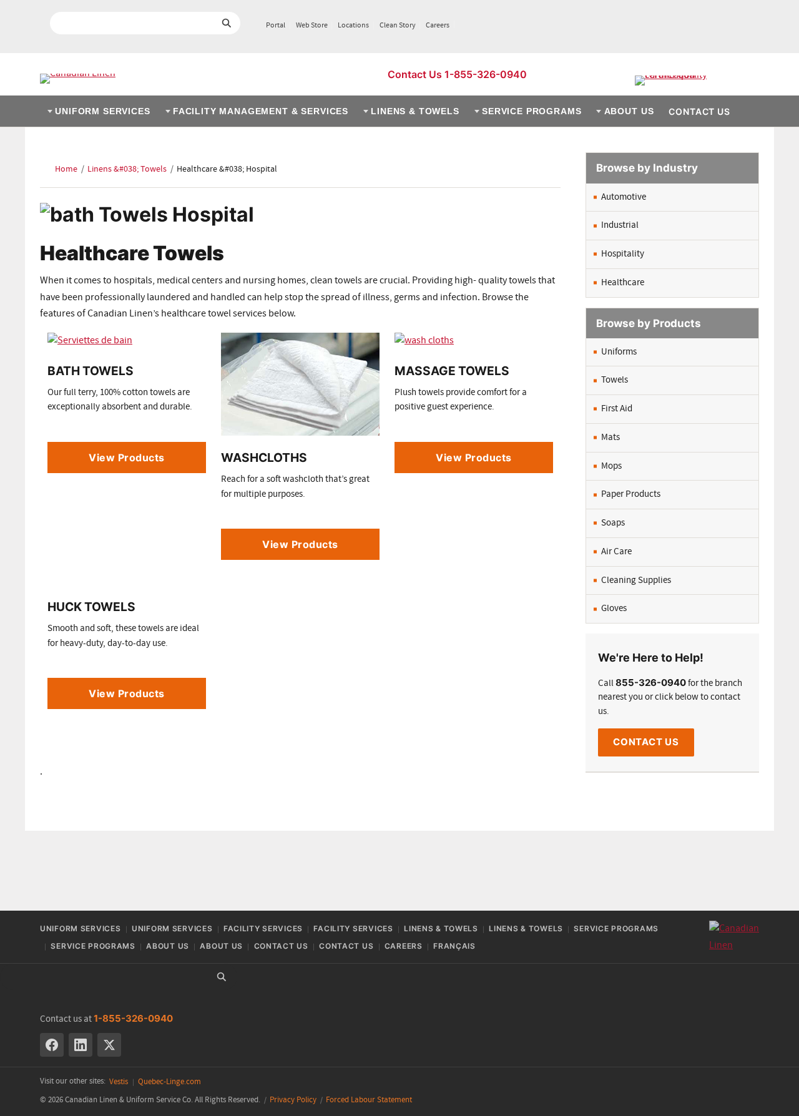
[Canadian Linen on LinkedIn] (80, 1045)
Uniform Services (102, 111)
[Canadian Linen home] (77, 79)
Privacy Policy (293, 1100)
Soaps (613, 523)
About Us (629, 111)
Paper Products (630, 494)
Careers (437, 26)
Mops (611, 466)
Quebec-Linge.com (169, 1082)
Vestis (118, 1082)
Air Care (616, 552)
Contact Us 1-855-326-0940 (457, 74)
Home (66, 169)
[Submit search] (226, 23)
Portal (275, 26)
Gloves (614, 608)
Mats (610, 437)
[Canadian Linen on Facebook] (52, 1045)
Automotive (623, 197)
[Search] (221, 976)
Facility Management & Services (260, 111)
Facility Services (263, 928)
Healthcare (622, 283)
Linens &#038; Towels (127, 169)
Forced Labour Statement (369, 1100)
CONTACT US (646, 742)
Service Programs (531, 111)
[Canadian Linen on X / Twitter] (109, 1045)
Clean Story (398, 26)
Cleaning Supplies (636, 580)
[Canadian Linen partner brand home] (697, 81)
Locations (353, 26)
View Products (126, 457)
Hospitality (622, 254)
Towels (614, 380)
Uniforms (619, 352)
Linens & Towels (415, 111)
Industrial (620, 225)
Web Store (312, 26)
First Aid (616, 409)
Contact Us (699, 111)
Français (454, 946)
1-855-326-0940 (133, 1018)
